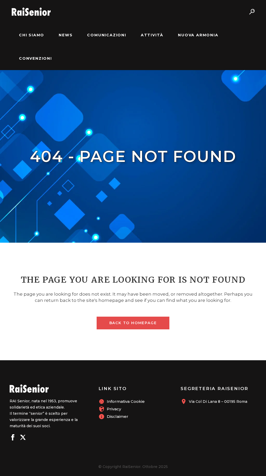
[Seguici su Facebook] (13, 438)
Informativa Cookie (126, 401)
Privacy (114, 408)
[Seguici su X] (23, 438)
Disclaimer (117, 416)
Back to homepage (133, 323)
